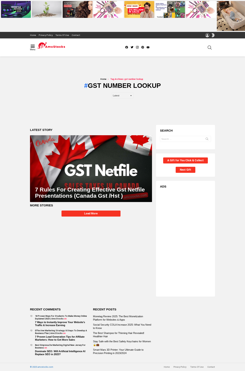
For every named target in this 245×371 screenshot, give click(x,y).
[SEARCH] (210, 47)
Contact (76, 35)
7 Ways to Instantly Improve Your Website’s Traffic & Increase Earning (60, 324)
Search (207, 139)
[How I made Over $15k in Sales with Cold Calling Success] (139, 9)
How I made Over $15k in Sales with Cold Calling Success (139, 14)
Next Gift (185, 169)
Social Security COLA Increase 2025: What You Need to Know (46, 14)
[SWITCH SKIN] (213, 35)
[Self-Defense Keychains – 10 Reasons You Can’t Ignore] (201, 9)
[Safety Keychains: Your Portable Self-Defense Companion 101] (170, 9)
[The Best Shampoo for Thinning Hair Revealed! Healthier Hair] (77, 9)
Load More (91, 213)
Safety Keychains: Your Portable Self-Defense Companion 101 (170, 14)
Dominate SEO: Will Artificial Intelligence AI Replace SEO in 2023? (60, 353)
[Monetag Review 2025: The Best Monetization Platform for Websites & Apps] (16, 9)
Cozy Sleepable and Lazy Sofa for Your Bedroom (230, 27)
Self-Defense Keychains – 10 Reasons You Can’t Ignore (199, 14)
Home (33, 35)
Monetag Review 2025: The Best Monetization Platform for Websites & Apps (16, 13)
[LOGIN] (207, 35)
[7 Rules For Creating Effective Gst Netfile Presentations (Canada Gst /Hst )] (91, 168)
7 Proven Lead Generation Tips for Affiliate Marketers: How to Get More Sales (59, 338)
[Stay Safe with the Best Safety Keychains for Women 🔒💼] (108, 9)
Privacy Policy (46, 35)
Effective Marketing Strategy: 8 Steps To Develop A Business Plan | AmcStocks (61, 331)
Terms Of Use (62, 35)
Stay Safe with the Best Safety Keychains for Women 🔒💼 (107, 14)
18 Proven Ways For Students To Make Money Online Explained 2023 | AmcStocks (61, 317)
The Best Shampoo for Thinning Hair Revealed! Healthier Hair (77, 14)
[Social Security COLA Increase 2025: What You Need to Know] (47, 9)
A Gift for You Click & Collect (185, 160)
